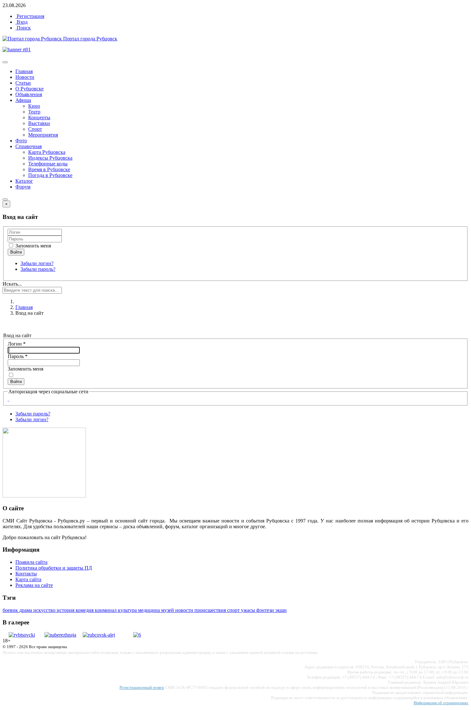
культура (128, 610)
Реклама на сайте (34, 585)
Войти (16, 381)
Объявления (28, 94)
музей (168, 610)
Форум (22, 186)
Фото (21, 140)
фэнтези (265, 610)
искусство (45, 610)
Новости (24, 77)
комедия (85, 610)
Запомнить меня (32, 245)
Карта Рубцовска (46, 152)
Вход (21, 22)
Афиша (23, 100)
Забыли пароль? (38, 269)
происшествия (210, 610)
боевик (11, 610)
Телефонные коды (48, 163)
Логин (17, 344)
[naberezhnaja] (60, 635)
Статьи (23, 83)
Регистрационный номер (142, 687)
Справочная (28, 146)
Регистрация (29, 16)
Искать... (12, 284)
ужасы (248, 610)
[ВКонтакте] (8, 399)
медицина (149, 610)
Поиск (23, 27)
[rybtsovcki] (22, 635)
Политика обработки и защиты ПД (53, 568)
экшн (281, 610)
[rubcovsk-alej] (99, 635)
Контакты (26, 573)
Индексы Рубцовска (50, 158)
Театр (34, 111)
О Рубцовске (29, 88)
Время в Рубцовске (49, 169)
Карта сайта (28, 579)
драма (26, 610)
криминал (106, 610)
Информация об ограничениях (441, 702)
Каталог (24, 181)
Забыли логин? (37, 263)
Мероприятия (43, 135)
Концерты (39, 117)
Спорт (35, 129)
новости (184, 610)
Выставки (39, 123)
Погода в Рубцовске (50, 175)
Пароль (18, 356)
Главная (24, 71)
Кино (34, 106)
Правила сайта (31, 562)
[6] (137, 635)
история (66, 610)
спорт (234, 610)
